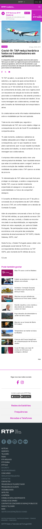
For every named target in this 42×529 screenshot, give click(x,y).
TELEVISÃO (5, 454)
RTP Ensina (5, 462)
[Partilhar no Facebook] (1, 72)
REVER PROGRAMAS (8, 470)
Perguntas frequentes (10, 476)
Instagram (14, 441)
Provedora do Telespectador (13, 484)
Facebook (3, 441)
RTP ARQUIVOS (6, 459)
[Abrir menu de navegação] (40, 7)
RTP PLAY (4, 465)
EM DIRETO (5, 468)
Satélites (5, 492)
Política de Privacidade (8, 518)
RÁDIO (3, 457)
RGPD (3, 509)
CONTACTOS (5, 481)
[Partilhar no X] (5, 72)
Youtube (20, 441)
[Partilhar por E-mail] (9, 72)
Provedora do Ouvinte (10, 487)
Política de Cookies (23, 518)
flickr (25, 441)
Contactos (5, 479)
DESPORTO (5, 451)
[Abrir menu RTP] (21, 2)
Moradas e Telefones (21, 418)
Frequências (21, 411)
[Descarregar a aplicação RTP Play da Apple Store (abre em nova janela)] (15, 396)
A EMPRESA (5, 495)
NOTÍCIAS (4, 448)
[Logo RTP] (11, 432)
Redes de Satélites (21, 405)
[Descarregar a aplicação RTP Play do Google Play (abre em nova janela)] (26, 396)
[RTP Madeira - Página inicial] (14, 7)
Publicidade (13, 520)
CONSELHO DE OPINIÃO (9, 501)
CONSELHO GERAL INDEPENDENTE (13, 498)
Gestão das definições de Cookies (14, 512)
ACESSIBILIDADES (7, 490)
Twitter (9, 441)
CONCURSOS (5, 473)
